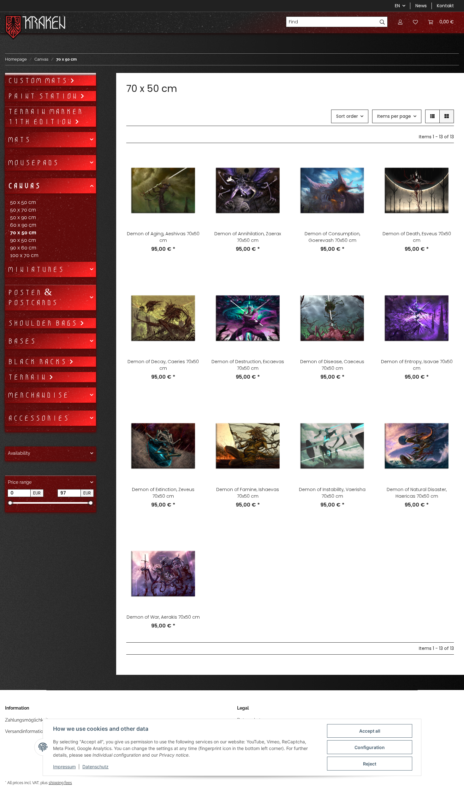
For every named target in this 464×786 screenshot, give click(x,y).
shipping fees (60, 782)
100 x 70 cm (24, 255)
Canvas (24, 186)
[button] (400, 21)
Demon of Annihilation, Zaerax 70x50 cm (247, 237)
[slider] (10, 503)
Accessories (38, 418)
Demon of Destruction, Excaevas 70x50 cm (247, 364)
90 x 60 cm (23, 248)
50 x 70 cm (23, 210)
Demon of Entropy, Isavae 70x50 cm (417, 364)
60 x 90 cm (23, 225)
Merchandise (38, 395)
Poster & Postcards (32, 297)
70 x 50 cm (23, 233)
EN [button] (397, 6)
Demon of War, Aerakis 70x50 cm (163, 617)
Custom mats (39, 80)
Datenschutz (95, 766)
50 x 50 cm (23, 202)
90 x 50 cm (23, 240)
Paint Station (44, 96)
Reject (369, 763)
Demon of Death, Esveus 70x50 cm (417, 237)
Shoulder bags (44, 323)
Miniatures (36, 269)
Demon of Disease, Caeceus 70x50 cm (332, 364)
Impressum (64, 766)
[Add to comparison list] (190, 164)
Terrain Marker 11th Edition (45, 116)
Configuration (369, 747)
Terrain (28, 377)
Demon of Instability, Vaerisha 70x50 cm (332, 492)
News (421, 6)
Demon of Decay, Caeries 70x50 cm (163, 364)
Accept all (369, 731)
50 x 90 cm (23, 217)
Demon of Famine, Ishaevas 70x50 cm (247, 492)
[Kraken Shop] (44, 23)
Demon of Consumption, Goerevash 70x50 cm (332, 237)
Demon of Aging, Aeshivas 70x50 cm (163, 237)
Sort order (347, 116)
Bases (22, 341)
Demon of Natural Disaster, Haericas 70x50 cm (417, 492)
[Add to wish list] (190, 180)
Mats (19, 140)
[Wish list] (415, 21)
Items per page (394, 116)
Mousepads (33, 163)
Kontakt (445, 6)
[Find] (382, 21)
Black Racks (38, 362)
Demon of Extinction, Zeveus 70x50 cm (163, 492)
